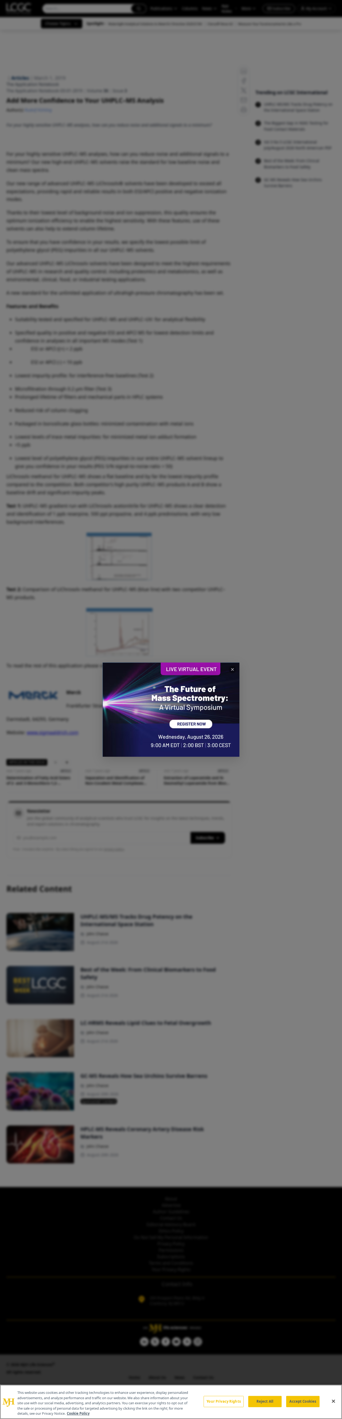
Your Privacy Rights (223, 1401)
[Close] (333, 1401)
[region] (171, 1402)
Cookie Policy (78, 1413)
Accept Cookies (302, 1401)
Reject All (264, 1401)
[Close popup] (232, 669)
